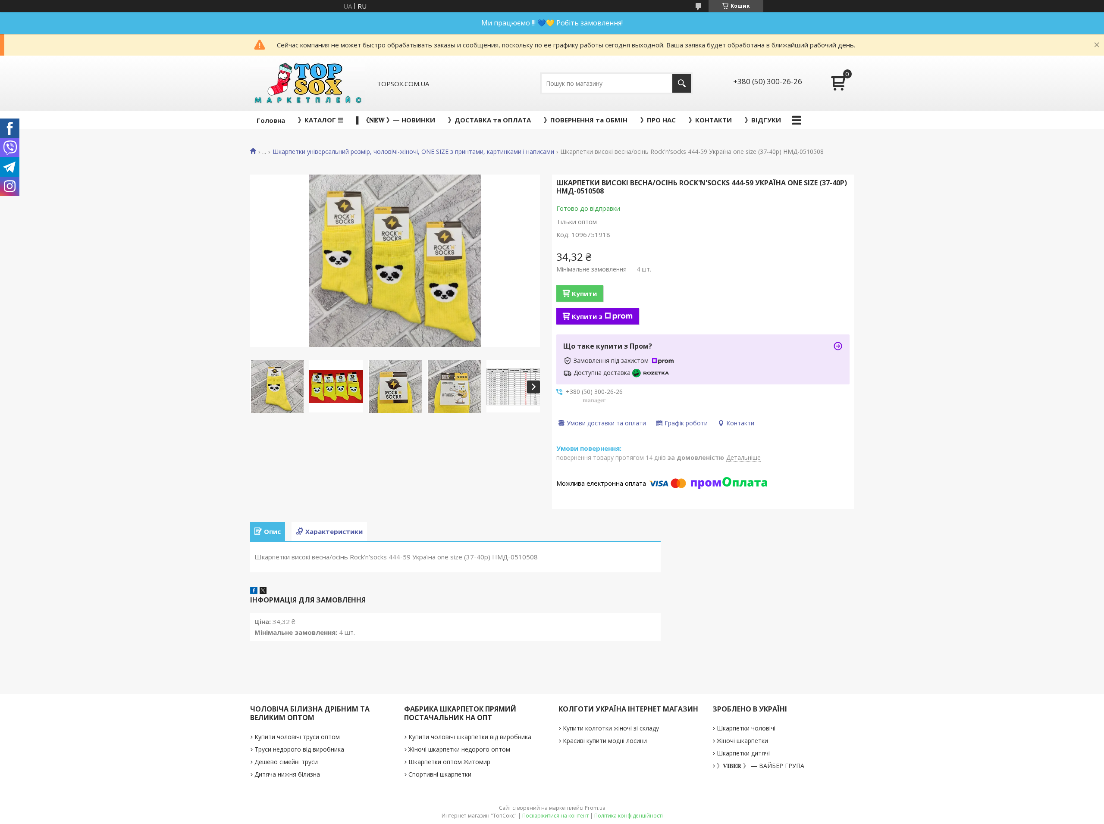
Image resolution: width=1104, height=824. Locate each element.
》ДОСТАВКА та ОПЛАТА (489, 119)
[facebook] (253, 591)
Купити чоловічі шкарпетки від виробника (469, 737)
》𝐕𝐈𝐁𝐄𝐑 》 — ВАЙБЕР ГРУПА (760, 766)
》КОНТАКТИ (710, 119)
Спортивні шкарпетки (439, 774)
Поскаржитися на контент (555, 815)
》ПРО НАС (658, 119)
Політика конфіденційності (628, 815)
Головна (271, 120)
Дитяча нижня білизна (287, 774)
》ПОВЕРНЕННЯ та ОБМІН (585, 119)
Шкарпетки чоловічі (746, 728)
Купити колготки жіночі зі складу (611, 728)
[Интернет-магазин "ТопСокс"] (307, 83)
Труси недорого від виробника (299, 749)
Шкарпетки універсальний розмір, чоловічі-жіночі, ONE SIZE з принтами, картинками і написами (413, 152)
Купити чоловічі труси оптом (297, 737)
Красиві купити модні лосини (605, 741)
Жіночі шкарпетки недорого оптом (459, 749)
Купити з (587, 316)
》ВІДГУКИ (763, 119)
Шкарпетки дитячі (743, 753)
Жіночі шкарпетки (742, 741)
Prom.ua (595, 808)
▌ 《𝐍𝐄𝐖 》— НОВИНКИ (395, 119)
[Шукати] (681, 83)
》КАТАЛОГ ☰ (320, 119)
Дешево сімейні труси (286, 762)
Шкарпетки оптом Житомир (449, 762)
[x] (263, 591)
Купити (584, 293)
